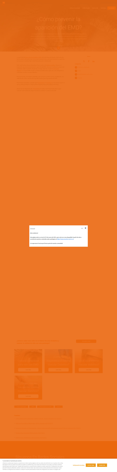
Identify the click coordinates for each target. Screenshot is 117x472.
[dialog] (58, 465)
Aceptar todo (102, 465)
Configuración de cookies (78, 465)
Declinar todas (90, 465)
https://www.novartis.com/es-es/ (65, 239)
